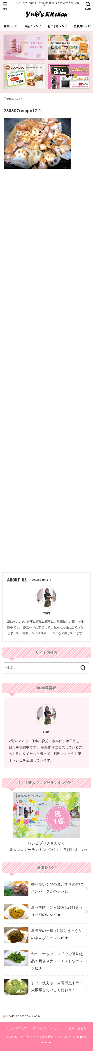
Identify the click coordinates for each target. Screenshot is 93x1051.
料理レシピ (10, 26)
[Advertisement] (46, 369)
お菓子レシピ (32, 26)
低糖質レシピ (82, 26)
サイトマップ (18, 1028)
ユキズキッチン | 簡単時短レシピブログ (45, 1037)
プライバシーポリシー (48, 1028)
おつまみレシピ (57, 26)
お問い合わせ (78, 1028)
